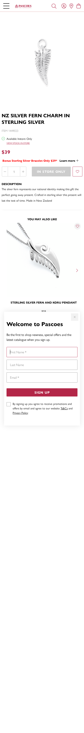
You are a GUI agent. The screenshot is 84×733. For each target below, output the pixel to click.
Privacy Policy (20, 413)
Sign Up (42, 392)
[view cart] (78, 5)
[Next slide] (77, 270)
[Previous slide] (6, 270)
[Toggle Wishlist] (77, 226)
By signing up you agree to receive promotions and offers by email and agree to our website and (43, 408)
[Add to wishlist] (77, 171)
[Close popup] (74, 317)
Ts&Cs (64, 408)
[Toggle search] (54, 6)
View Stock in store (18, 143)
